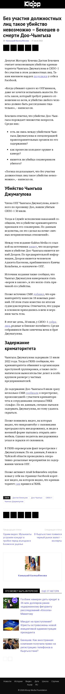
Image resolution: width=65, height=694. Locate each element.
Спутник (55, 681)
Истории (18, 681)
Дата (37, 681)
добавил (38, 294)
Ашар (29, 684)
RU (36, 684)
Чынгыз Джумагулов (14, 501)
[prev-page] (5, 659)
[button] (5, 4)
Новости (7, 681)
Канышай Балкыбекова (17, 40)
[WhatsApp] (35, 48)
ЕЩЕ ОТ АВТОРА (50, 591)
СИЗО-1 (49, 497)
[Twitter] (13, 48)
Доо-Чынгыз (36, 497)
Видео (29, 681)
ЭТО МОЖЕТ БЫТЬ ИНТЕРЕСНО (21, 591)
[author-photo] (32, 571)
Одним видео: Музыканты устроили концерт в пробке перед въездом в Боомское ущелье (17, 539)
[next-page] (10, 659)
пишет (33, 246)
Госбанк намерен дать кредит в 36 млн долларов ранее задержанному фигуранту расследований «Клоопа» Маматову (40, 606)
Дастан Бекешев (20, 497)
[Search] (60, 4)
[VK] (21, 48)
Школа (45, 681)
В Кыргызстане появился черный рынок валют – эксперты (48, 537)
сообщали (32, 393)
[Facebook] (6, 48)
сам (17, 484)
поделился (40, 76)
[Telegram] (28, 48)
